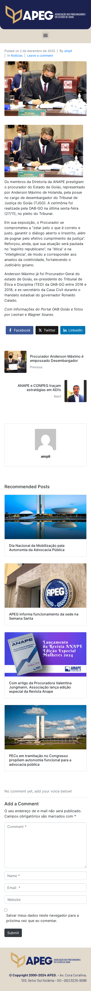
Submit (13, 933)
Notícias (17, 55)
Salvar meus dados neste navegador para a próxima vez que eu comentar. (42, 918)
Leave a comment (40, 55)
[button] (45, 35)
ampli (68, 51)
